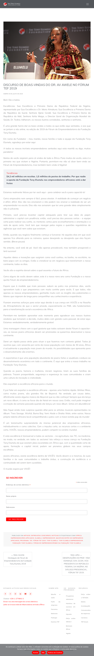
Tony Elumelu (52, 540)
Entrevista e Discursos (41, 535)
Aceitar (35, 652)
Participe (54, 618)
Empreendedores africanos (22, 538)
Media (83, 602)
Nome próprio (11, 496)
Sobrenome (10, 507)
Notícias (55, 535)
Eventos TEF (55, 622)
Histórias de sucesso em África (70, 607)
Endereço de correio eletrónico (18, 485)
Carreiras (84, 618)
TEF (31, 540)
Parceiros (54, 609)
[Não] (91, 650)
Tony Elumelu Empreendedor (71, 540)
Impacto (69, 614)
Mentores (54, 613)
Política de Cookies (55, 652)
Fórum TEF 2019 (39, 540)
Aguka (68, 633)
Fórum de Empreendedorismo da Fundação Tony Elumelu (57, 543)
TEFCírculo (84, 622)
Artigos (27, 535)
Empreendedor (49, 538)
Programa (24, 540)
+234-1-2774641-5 (17, 599)
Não (43, 652)
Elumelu (38, 538)
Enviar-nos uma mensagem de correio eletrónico (20, 601)
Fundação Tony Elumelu (23, 543)
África (79, 535)
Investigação (85, 606)
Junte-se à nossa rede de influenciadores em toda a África (23, 604)
